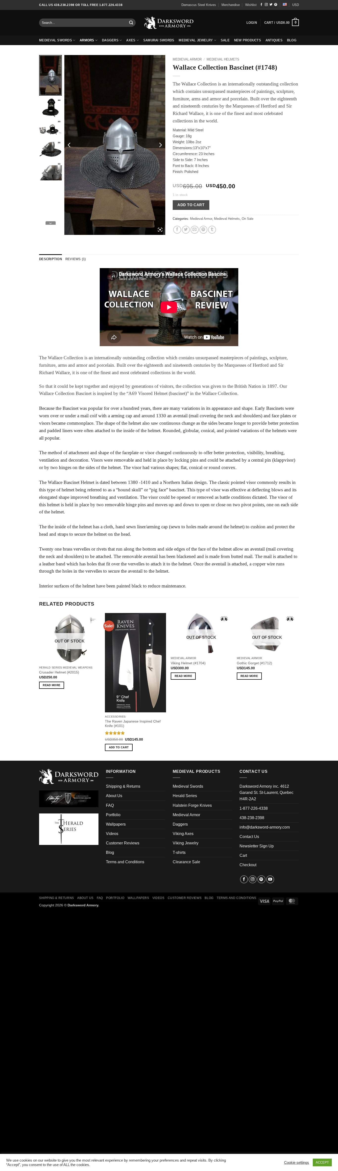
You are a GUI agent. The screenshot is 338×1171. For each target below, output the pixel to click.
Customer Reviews (122, 843)
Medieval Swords (55, 40)
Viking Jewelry (185, 843)
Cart (243, 855)
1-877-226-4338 (254, 808)
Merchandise (230, 5)
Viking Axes (183, 834)
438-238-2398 (252, 818)
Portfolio (113, 815)
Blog (110, 852)
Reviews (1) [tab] (75, 259)
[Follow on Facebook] (261, 4)
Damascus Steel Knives (198, 5)
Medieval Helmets (223, 59)
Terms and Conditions (125, 862)
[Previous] (39, 686)
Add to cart (190, 205)
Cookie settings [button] (296, 1163)
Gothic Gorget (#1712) (254, 663)
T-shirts (179, 852)
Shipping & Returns (123, 786)
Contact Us (249, 837)
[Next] (297, 686)
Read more (51, 685)
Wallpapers (116, 824)
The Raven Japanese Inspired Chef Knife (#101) (133, 723)
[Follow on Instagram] (266, 4)
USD (295, 5)
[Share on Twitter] (186, 230)
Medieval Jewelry (196, 40)
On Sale (247, 219)
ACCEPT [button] (322, 1162)
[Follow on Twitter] (270, 4)
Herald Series (185, 796)
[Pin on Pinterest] (203, 230)
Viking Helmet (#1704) (188, 663)
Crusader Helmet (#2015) (59, 672)
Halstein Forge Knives (192, 805)
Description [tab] (50, 259)
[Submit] (131, 23)
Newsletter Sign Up (257, 846)
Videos (112, 834)
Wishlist (251, 5)
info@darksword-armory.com (265, 827)
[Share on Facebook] (177, 230)
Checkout (248, 865)
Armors (87, 40)
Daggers (110, 40)
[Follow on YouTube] (270, 879)
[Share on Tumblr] (212, 230)
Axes (130, 40)
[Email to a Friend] (194, 230)
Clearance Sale (186, 862)
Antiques (274, 40)
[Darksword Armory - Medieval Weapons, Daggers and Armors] (169, 22)
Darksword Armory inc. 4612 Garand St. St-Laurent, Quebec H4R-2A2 (266, 792)
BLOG (291, 40)
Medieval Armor (187, 59)
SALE (225, 40)
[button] (281, 22)
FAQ (110, 805)
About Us (114, 796)
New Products (247, 40)
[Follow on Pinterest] (275, 4)
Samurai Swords (158, 40)
